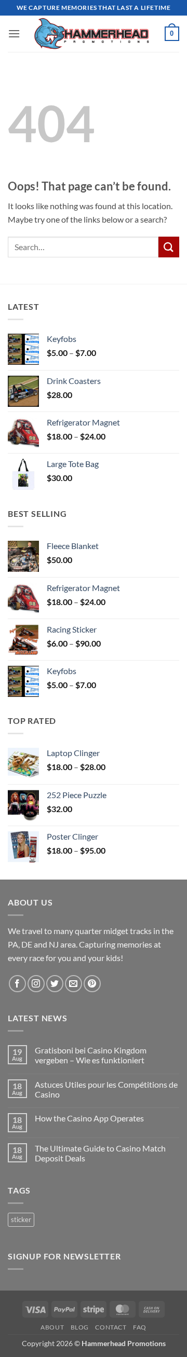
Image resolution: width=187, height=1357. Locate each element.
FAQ (139, 1327)
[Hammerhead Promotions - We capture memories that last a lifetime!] (92, 34)
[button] (14, 33)
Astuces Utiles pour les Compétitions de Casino (106, 1089)
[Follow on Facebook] (17, 983)
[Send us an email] (73, 983)
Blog (80, 1327)
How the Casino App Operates (89, 1118)
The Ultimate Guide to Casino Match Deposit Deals (100, 1153)
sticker (21, 1219)
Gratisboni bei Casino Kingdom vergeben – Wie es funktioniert (90, 1055)
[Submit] (168, 247)
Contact (110, 1327)
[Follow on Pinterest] (92, 983)
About (52, 1327)
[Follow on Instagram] (36, 983)
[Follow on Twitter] (54, 983)
